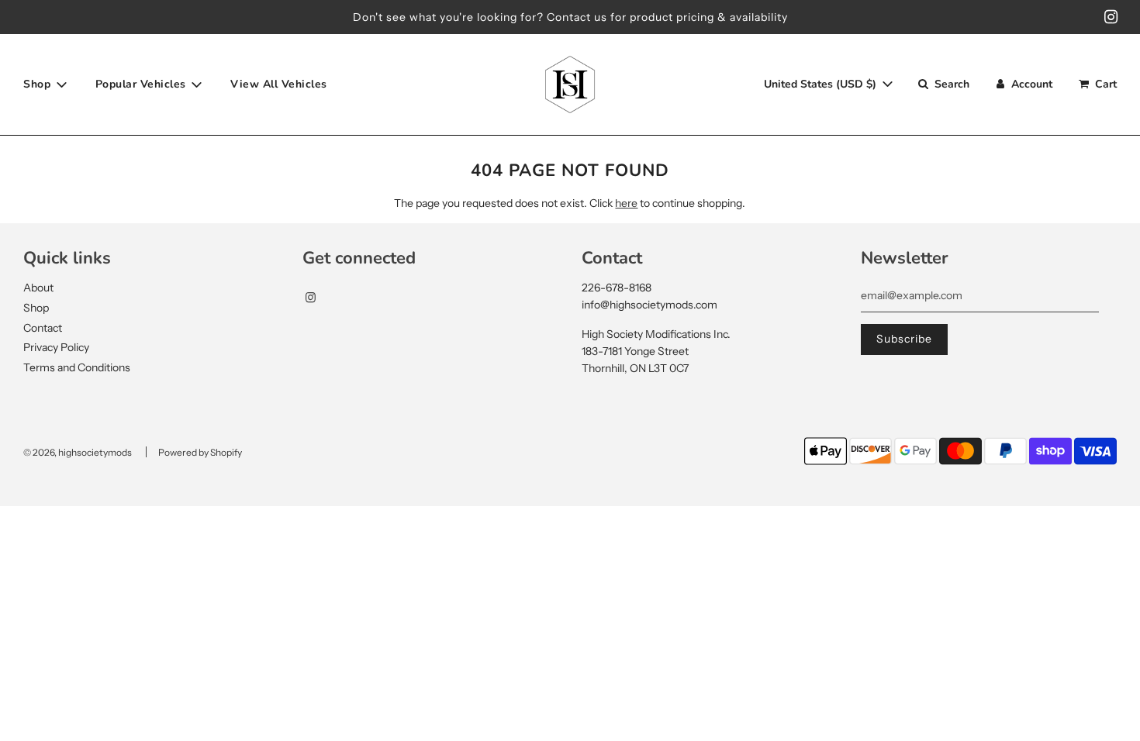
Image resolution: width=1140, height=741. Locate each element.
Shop (36, 308)
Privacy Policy (56, 347)
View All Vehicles (278, 84)
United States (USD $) (821, 84)
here (626, 203)
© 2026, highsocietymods (77, 452)
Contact (42, 328)
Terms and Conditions (76, 367)
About (38, 288)
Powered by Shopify (200, 452)
